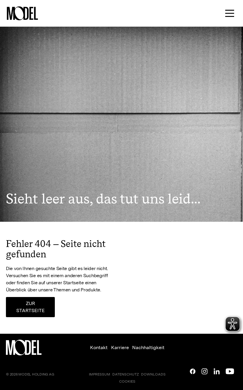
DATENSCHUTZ (125, 374)
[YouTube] (229, 371)
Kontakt (99, 347)
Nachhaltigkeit (148, 347)
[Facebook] (192, 371)
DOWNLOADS (153, 374)
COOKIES (127, 381)
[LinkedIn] (216, 371)
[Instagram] (204, 371)
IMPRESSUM (99, 374)
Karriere (120, 347)
